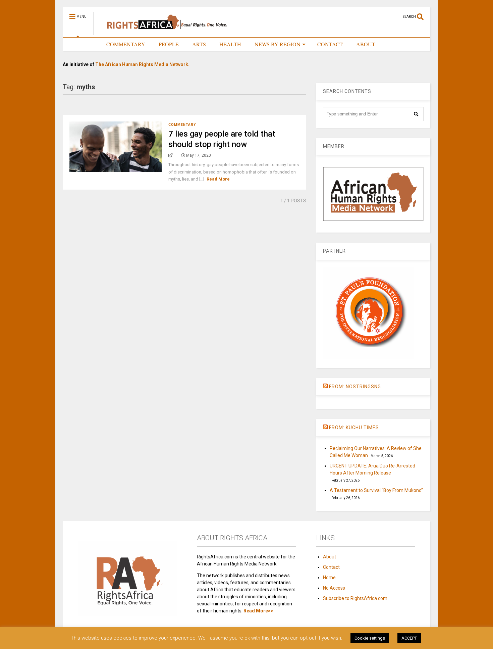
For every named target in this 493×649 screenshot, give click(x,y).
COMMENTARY (125, 44)
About (329, 556)
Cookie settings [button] (369, 638)
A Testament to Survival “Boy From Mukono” (376, 490)
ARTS (199, 44)
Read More (218, 179)
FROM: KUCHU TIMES (354, 427)
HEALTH (230, 44)
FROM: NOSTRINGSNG (355, 386)
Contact (331, 567)
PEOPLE (169, 44)
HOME (85, 44)
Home (329, 577)
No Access (334, 588)
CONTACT (330, 44)
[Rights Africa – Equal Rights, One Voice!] (163, 32)
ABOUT (365, 44)
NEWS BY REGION (277, 44)
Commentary (182, 125)
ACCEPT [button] (409, 638)
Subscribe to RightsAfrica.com (355, 598)
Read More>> (258, 610)
